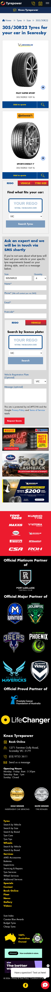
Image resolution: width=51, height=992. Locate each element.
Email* (7, 302)
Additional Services (13, 879)
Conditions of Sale (37, 978)
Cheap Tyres (9, 926)
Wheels (8, 842)
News (7, 898)
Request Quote (14, 421)
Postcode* (9, 311)
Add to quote (19, 104)
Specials (8, 883)
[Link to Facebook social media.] (25, 985)
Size (6, 274)
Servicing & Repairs (13, 868)
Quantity (38, 274)
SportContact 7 (25, 164)
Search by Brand (12, 831)
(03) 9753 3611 (18, 756)
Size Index (9, 915)
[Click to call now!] (33, 3)
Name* (8, 283)
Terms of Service (37, 410)
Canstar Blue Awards (14, 919)
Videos (8, 905)
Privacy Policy (18, 410)
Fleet (6, 894)
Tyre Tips (8, 839)
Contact (8, 886)
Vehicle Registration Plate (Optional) (16, 376)
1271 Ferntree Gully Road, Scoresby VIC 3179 (24, 749)
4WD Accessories (12, 857)
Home (8, 20)
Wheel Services (11, 875)
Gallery (8, 902)
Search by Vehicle (12, 824)
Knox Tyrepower (28, 9)
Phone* (20, 293)
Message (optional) (13, 386)
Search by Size (11, 828)
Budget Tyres (10, 923)
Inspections (9, 864)
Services (8, 853)
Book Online (11, 890)
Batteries (8, 861)
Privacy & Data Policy (20, 978)
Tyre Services (10, 872)
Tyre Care (8, 835)
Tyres (7, 820)
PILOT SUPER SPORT (25, 93)
